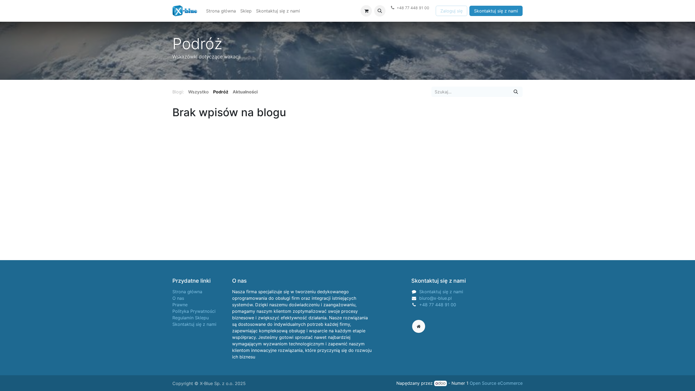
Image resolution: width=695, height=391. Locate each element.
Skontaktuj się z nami (496, 11)
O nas (178, 298)
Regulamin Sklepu (190, 317)
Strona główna (187, 291)
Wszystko (198, 91)
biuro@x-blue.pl (435, 298)
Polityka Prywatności (194, 311)
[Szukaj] (516, 92)
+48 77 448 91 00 (437, 304)
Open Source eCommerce (496, 383)
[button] (380, 11)
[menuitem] (221, 10)
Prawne (180, 304)
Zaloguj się (451, 11)
